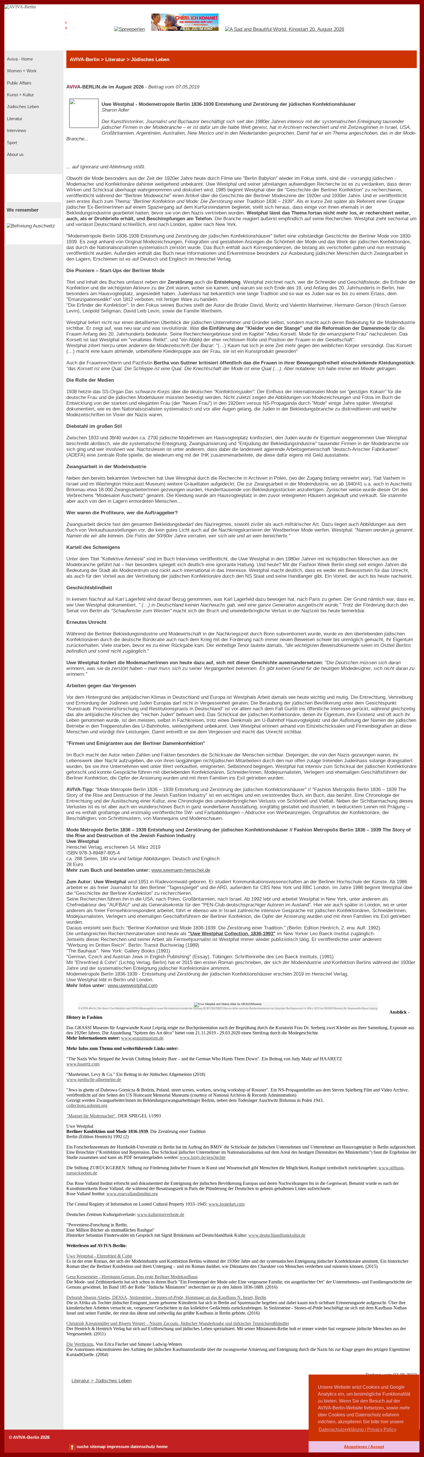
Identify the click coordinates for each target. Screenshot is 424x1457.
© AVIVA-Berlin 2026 (29, 1437)
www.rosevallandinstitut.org (132, 1193)
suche (82, 1446)
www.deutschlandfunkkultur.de (276, 1235)
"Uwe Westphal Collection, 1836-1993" (231, 933)
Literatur (14, 118)
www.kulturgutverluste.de (160, 1214)
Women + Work (21, 71)
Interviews (16, 130)
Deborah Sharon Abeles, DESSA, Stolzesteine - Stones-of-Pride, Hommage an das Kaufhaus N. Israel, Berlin (166, 1297)
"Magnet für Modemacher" (91, 1115)
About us (15, 154)
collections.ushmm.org (86, 1105)
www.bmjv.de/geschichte (203, 1157)
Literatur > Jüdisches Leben (102, 1380)
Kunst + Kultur (20, 95)
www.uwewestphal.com (132, 985)
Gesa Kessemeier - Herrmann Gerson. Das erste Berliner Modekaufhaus (132, 1276)
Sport (11, 142)
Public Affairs (18, 83)
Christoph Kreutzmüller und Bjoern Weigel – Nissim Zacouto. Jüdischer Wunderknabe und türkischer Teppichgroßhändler (177, 1323)
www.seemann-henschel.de (180, 870)
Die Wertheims (79, 1344)
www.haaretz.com (83, 1063)
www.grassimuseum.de (142, 1038)
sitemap (98, 1446)
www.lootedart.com (227, 1204)
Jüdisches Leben (22, 106)
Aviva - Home (19, 59)
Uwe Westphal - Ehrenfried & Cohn (99, 1255)
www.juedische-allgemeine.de (93, 1079)
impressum (118, 1446)
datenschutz (142, 1446)
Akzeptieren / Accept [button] (364, 1446)
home (162, 1446)
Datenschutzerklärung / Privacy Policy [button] (357, 1429)
